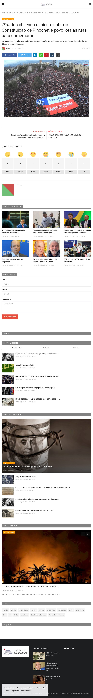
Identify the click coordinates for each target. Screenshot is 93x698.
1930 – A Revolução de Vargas (52, 654)
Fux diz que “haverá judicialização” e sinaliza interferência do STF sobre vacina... (28, 136)
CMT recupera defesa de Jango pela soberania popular (35, 388)
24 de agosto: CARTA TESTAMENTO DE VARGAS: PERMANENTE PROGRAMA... (43, 488)
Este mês (46, 347)
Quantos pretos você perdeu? (53, 678)
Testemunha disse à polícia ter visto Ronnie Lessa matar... (45, 231)
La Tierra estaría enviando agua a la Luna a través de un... (31, 586)
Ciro (4, 615)
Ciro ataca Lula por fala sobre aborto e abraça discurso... (45, 260)
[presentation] (83, 534)
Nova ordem (80, 610)
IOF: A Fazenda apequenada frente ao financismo (13, 231)
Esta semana (16, 347)
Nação (16, 615)
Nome (4, 280)
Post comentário (10, 317)
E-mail (4, 289)
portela (41, 610)
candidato (24, 615)
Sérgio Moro (51, 610)
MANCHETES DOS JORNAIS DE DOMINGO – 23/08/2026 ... (37, 399)
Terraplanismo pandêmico (24, 365)
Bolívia (33, 610)
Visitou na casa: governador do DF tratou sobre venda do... (52, 667)
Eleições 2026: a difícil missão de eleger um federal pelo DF (36, 376)
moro (70, 610)
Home (3, 12)
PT (9, 615)
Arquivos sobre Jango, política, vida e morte (75, 693)
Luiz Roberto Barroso (38, 615)
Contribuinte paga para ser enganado (12, 260)
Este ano (76, 347)
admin (8, 48)
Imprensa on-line (12, 12)
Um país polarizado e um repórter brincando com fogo (34, 510)
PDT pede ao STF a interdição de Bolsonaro (77, 260)
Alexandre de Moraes (56, 615)
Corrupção (62, 610)
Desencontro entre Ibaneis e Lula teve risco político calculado (77, 231)
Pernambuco (23, 610)
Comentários (9, 274)
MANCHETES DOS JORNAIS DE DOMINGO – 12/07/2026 (65, 136)
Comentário (6, 299)
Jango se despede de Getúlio (25, 476)
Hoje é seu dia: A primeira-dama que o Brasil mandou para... (37, 354)
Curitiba (5, 610)
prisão (13, 610)
